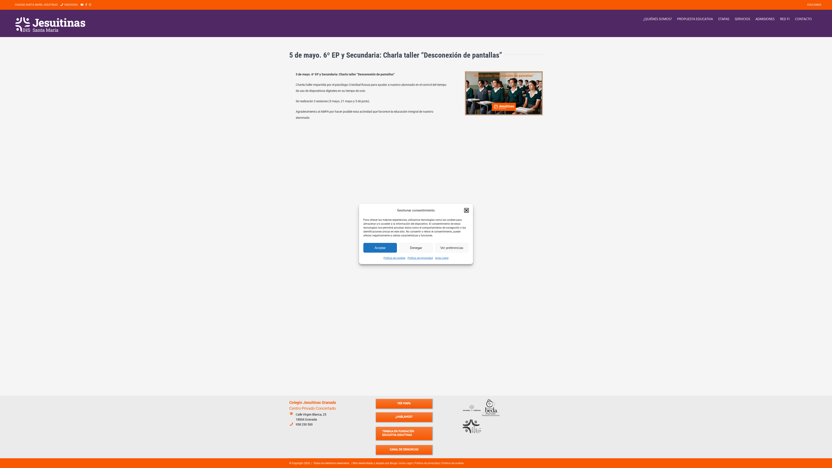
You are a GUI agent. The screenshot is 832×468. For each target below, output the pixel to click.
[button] (466, 210)
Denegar (416, 248)
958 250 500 (304, 424)
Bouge (393, 463)
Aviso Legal (441, 258)
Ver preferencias (451, 248)
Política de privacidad (420, 258)
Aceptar (380, 248)
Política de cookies (394, 258)
